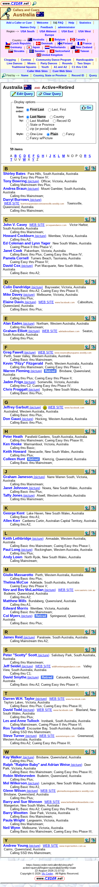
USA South (28, 31)
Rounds (67, 63)
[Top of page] (87, 169)
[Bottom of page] (93, 169)
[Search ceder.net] (34, 3)
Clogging (10, 59)
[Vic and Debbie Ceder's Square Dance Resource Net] (15, 3)
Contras (26, 59)
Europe (49, 34)
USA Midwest (48, 31)
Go (88, 107)
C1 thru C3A (79, 67)
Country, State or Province (50, 75)
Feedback (47, 27)
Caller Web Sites (37, 71)
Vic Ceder (47, 873)
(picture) (21, 181)
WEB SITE (11, 203)
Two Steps (84, 63)
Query (93, 75)
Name (24, 75)
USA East (67, 31)
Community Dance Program (53, 59)
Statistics (85, 22)
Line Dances (14, 63)
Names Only (28, 27)
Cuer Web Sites (62, 71)
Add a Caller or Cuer (19, 22)
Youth (45, 67)
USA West (84, 31)
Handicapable (84, 59)
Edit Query (24, 94)
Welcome (42, 22)
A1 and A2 (60, 67)
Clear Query (51, 94)
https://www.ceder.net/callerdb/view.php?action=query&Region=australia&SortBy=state (49, 866)
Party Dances (49, 63)
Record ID (78, 75)
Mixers (31, 63)
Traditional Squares (24, 67)
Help (71, 22)
